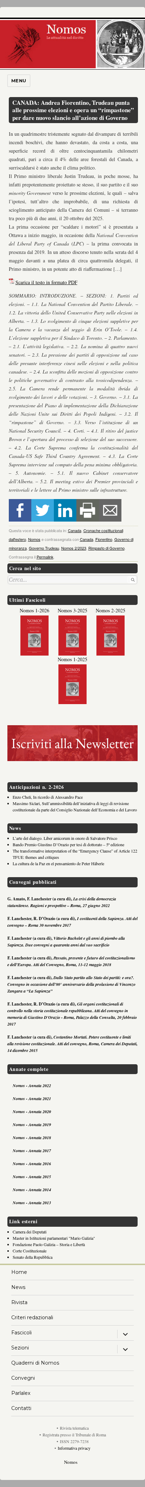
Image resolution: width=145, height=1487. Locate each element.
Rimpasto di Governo (106, 548)
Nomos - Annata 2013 (32, 1203)
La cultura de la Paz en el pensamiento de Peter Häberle (58, 863)
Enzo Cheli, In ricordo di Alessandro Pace (48, 797)
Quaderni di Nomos (35, 1363)
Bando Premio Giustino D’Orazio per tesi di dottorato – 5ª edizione (68, 844)
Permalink (45, 557)
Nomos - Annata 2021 (32, 1099)
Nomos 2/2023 (73, 548)
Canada (74, 530)
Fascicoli (21, 1332)
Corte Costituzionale (29, 1250)
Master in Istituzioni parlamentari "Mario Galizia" (54, 1238)
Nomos (34, 539)
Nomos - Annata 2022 (32, 1086)
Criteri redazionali (32, 1317)
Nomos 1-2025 (72, 659)
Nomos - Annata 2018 (32, 1138)
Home (19, 1272)
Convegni (23, 1378)
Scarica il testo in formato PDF (46, 282)
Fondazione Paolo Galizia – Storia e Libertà (49, 1244)
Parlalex (20, 1393)
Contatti (21, 1408)
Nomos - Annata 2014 (32, 1190)
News (18, 1287)
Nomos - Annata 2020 (32, 1112)
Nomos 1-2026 (34, 610)
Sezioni (20, 1348)
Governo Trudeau (44, 548)
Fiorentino (103, 539)
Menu (18, 80)
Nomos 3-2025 (72, 610)
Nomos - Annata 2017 (32, 1151)
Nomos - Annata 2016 (32, 1164)
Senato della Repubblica (32, 1257)
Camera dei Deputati (29, 1231)
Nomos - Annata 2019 (32, 1125)
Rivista (19, 1302)
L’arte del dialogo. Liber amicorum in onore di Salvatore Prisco (65, 838)
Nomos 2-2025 (110, 610)
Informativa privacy (74, 1448)
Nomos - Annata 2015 (32, 1177)
